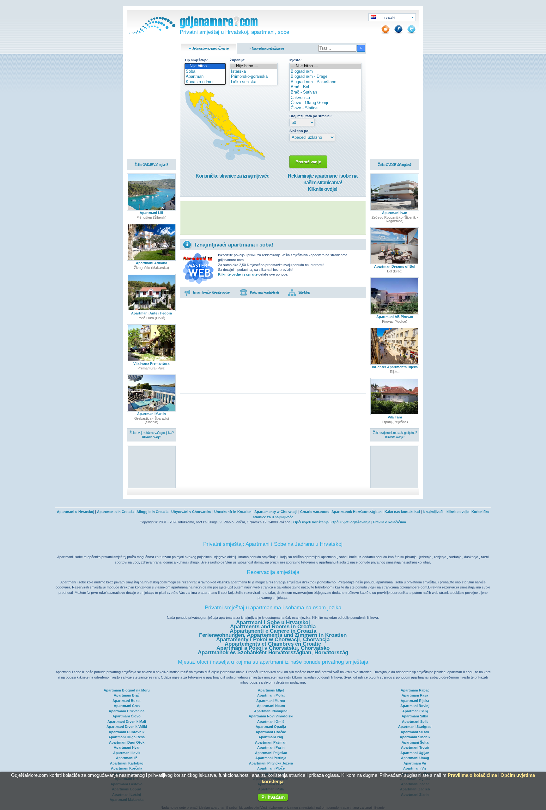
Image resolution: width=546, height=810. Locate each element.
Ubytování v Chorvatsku (191, 512)
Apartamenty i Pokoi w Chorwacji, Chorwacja (273, 639)
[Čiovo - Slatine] (325, 108)
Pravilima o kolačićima (472, 775)
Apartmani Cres (127, 706)
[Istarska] (253, 71)
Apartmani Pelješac (271, 753)
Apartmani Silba (415, 716)
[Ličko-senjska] (253, 82)
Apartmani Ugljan (414, 753)
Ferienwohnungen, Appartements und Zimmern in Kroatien (273, 635)
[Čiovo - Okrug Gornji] (325, 103)
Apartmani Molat (271, 695)
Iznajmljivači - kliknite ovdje (446, 512)
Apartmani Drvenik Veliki (126, 726)
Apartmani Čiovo (126, 716)
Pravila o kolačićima (389, 522)
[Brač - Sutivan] (325, 92)
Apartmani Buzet (126, 701)
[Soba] (205, 71)
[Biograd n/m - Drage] (325, 76)
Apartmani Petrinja (270, 758)
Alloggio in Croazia (152, 512)
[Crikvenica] (325, 97)
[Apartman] (205, 76)
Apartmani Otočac (271, 732)
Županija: (238, 60)
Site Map (304, 292)
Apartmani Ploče (271, 768)
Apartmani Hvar (127, 747)
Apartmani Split (415, 721)
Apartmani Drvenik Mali (126, 721)
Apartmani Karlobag (126, 763)
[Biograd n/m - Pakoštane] (325, 82)
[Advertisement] (273, 218)
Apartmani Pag (270, 737)
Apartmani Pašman (271, 742)
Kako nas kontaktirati (264, 292)
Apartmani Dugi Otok (126, 742)
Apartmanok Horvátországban (356, 512)
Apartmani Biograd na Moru (127, 690)
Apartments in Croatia (115, 512)
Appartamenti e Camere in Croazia (273, 631)
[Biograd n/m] (325, 71)
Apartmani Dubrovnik (126, 732)
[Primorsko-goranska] (253, 76)
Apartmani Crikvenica (126, 711)
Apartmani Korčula (126, 768)
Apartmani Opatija (271, 726)
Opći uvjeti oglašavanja (350, 522)
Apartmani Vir (414, 763)
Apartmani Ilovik (126, 753)
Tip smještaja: (196, 60)
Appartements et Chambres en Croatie (273, 644)
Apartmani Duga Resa (126, 737)
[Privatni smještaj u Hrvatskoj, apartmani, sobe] (151, 32)
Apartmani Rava (415, 695)
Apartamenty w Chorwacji (275, 512)
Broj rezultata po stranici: (310, 116)
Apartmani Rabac (415, 690)
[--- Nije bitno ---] (253, 66)
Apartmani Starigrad (415, 726)
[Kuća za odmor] (205, 82)
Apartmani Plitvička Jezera (271, 763)
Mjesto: (295, 60)
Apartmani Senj (415, 711)
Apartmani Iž (126, 758)
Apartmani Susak (415, 732)
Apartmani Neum (271, 706)
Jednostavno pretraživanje (210, 48)
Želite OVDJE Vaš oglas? (151, 165)
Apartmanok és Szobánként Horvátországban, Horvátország (273, 652)
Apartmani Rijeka (415, 701)
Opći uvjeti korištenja (311, 522)
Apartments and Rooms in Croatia (273, 627)
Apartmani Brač (127, 695)
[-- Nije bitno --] (205, 66)
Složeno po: (299, 131)
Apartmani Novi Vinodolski (271, 716)
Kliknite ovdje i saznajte (238, 274)
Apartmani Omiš (270, 721)
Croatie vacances (314, 512)
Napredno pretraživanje (268, 48)
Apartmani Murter (270, 701)
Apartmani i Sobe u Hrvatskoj (273, 622)
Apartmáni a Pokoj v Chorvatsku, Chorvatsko (273, 648)
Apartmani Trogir (415, 747)
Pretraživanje (308, 162)
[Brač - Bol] (325, 87)
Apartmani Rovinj (414, 706)
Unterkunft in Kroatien (233, 512)
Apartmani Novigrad (271, 711)
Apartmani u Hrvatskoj (75, 512)
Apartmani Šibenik (415, 737)
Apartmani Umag (415, 758)
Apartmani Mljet (271, 690)
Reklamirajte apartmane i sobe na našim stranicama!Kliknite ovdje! (322, 182)
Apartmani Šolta (415, 742)
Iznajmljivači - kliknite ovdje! (211, 292)
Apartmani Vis (415, 768)
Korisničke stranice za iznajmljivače (232, 176)
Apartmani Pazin (271, 747)
